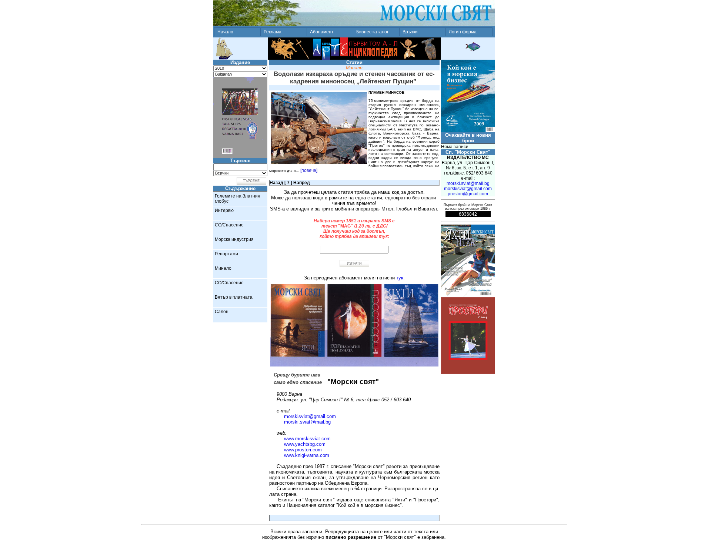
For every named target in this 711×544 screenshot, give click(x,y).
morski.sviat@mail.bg (307, 422)
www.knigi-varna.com (306, 455)
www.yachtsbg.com (305, 444)
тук (399, 278)
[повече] (308, 170)
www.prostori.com (303, 449)
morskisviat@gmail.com (310, 416)
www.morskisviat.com (307, 438)
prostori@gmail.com (468, 193)
